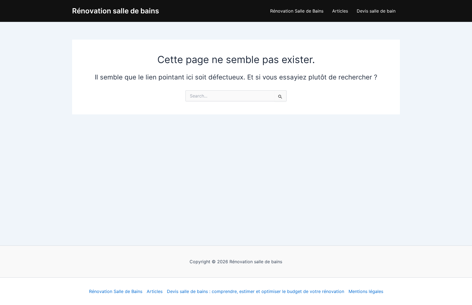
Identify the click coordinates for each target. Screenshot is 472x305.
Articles (340, 11)
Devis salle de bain (376, 11)
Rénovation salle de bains (115, 11)
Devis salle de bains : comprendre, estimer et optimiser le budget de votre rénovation (255, 291)
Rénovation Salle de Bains (296, 11)
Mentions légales (366, 291)
